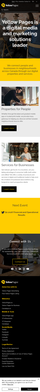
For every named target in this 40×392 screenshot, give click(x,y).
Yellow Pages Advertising (10, 291)
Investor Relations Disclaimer (11, 359)
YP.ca (16, 1)
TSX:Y (13, 1)
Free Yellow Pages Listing (10, 293)
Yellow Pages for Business (11, 305)
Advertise (21, 1)
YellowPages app (7, 316)
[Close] (37, 380)
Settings (10, 389)
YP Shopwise (6, 321)
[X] (16, 268)
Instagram (5, 335)
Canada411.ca (6, 308)
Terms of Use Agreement (10, 348)
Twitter (4, 329)
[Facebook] (12, 268)
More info (10, 384)
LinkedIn (5, 337)
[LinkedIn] (20, 268)
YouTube (5, 340)
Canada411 (5, 324)
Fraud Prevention (7, 361)
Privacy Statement (8, 351)
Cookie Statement (8, 363)
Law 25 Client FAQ (8, 366)
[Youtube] (27, 268)
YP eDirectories (7, 318)
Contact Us (27, 1)
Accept (29, 389)
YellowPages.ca (7, 302)
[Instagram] (23, 268)
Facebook (5, 332)
